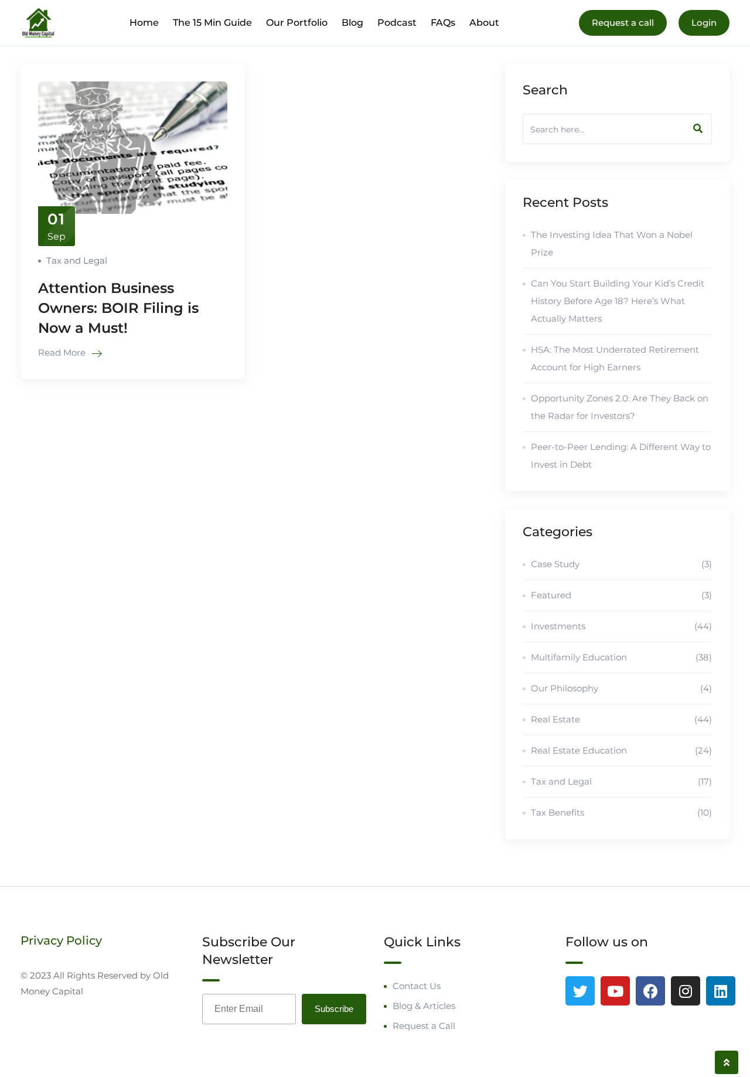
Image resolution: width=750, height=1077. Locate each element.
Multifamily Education (621, 657)
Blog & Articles (424, 1005)
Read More (63, 352)
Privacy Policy (61, 940)
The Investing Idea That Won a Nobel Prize (612, 243)
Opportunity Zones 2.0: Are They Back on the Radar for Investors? (619, 407)
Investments (621, 626)
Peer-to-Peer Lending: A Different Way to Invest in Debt (621, 455)
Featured (621, 595)
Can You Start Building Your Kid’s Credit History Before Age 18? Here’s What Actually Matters (617, 301)
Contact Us (417, 985)
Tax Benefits (621, 812)
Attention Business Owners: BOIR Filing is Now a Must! (118, 308)
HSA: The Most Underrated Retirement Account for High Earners (615, 358)
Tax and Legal (76, 260)
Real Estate (621, 719)
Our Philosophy (621, 688)
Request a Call (424, 1025)
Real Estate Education (621, 750)
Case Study (621, 564)
